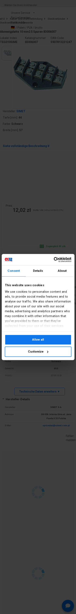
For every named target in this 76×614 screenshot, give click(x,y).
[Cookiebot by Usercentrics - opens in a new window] (54, 259)
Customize (36, 351)
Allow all (38, 339)
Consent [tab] (13, 271)
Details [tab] (38, 271)
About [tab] (62, 271)
